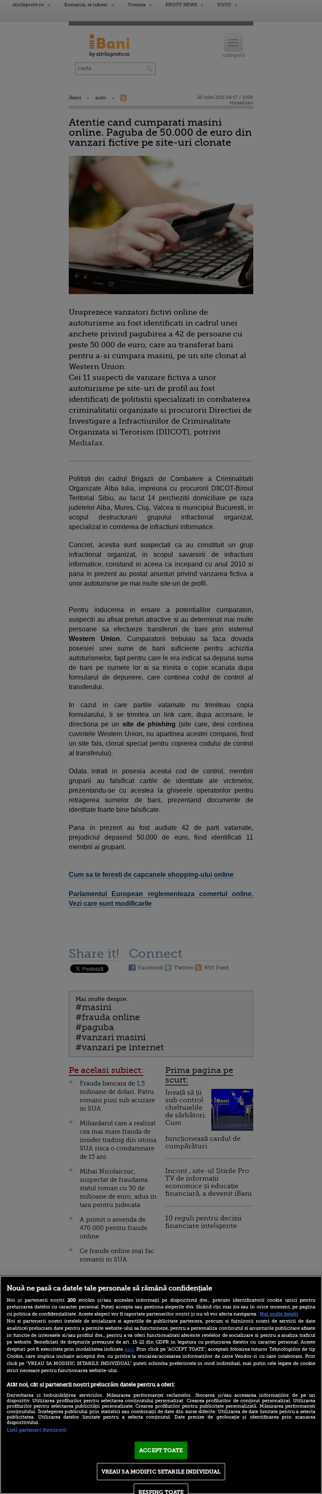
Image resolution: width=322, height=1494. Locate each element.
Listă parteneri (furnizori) (36, 1430)
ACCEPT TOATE (161, 1450)
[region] (161, 1385)
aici (129, 1349)
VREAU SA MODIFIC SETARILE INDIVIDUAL (161, 1471)
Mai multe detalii (279, 1314)
